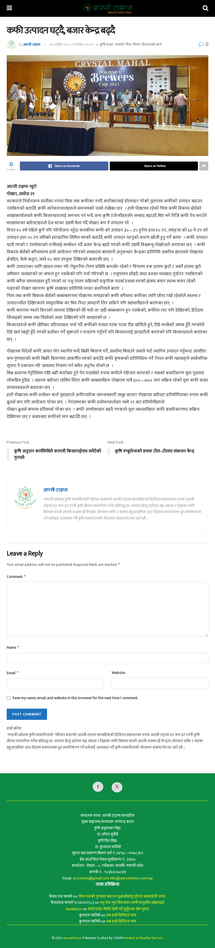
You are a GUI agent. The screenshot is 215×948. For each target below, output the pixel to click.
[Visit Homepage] (107, 8)
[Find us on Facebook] (98, 787)
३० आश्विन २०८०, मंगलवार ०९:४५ (72, 44)
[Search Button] (205, 8)
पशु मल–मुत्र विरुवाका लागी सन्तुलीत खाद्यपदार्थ (132, 902)
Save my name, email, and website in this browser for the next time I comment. (75, 698)
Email (13, 673)
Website (118, 673)
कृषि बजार (106, 44)
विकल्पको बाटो (152, 44)
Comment (16, 576)
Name (13, 647)
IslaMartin (74, 909)
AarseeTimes (72, 938)
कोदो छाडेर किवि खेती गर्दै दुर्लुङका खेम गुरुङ (118, 909)
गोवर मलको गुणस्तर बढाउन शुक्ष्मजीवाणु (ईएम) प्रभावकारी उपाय (122, 896)
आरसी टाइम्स (31, 44)
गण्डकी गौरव (123, 44)
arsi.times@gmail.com (91, 878)
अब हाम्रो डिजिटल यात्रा (121, 915)
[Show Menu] (9, 8)
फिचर (136, 44)
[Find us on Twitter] (117, 787)
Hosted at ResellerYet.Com (144, 938)
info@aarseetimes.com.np (131, 878)
